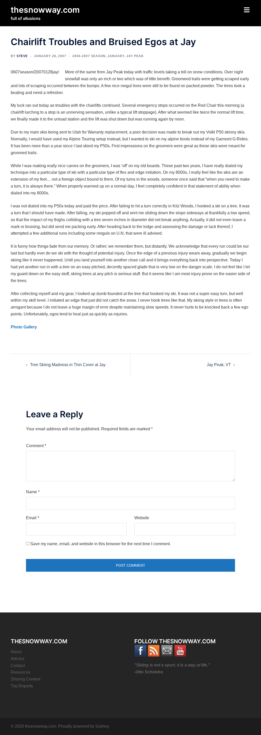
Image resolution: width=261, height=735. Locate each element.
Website (141, 518)
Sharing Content (25, 679)
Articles (17, 659)
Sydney (102, 726)
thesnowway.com (45, 10)
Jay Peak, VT (219, 365)
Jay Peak (135, 56)
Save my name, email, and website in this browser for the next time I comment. (100, 544)
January (116, 56)
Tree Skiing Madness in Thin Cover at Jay (68, 365)
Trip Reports (22, 686)
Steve (22, 56)
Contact (18, 665)
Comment (36, 446)
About (16, 652)
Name (33, 492)
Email (32, 518)
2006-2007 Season (89, 56)
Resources (20, 672)
